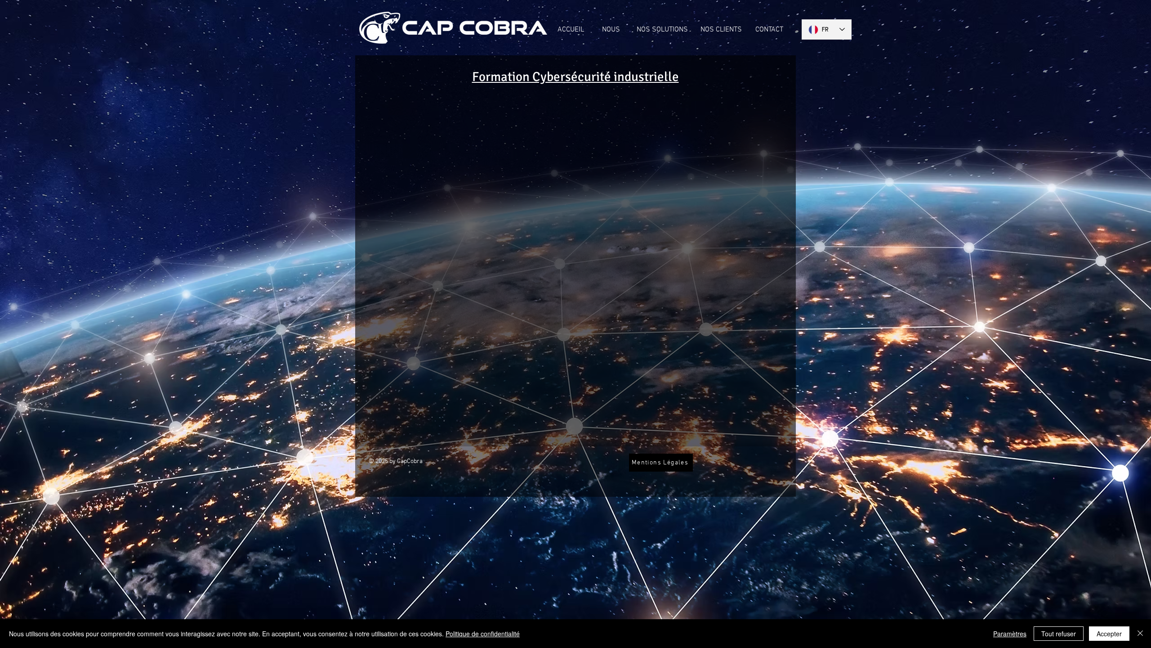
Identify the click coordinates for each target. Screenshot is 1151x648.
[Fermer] (1140, 633)
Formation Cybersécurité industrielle (575, 77)
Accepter (1109, 633)
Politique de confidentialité (483, 633)
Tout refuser (1058, 633)
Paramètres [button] (1009, 633)
